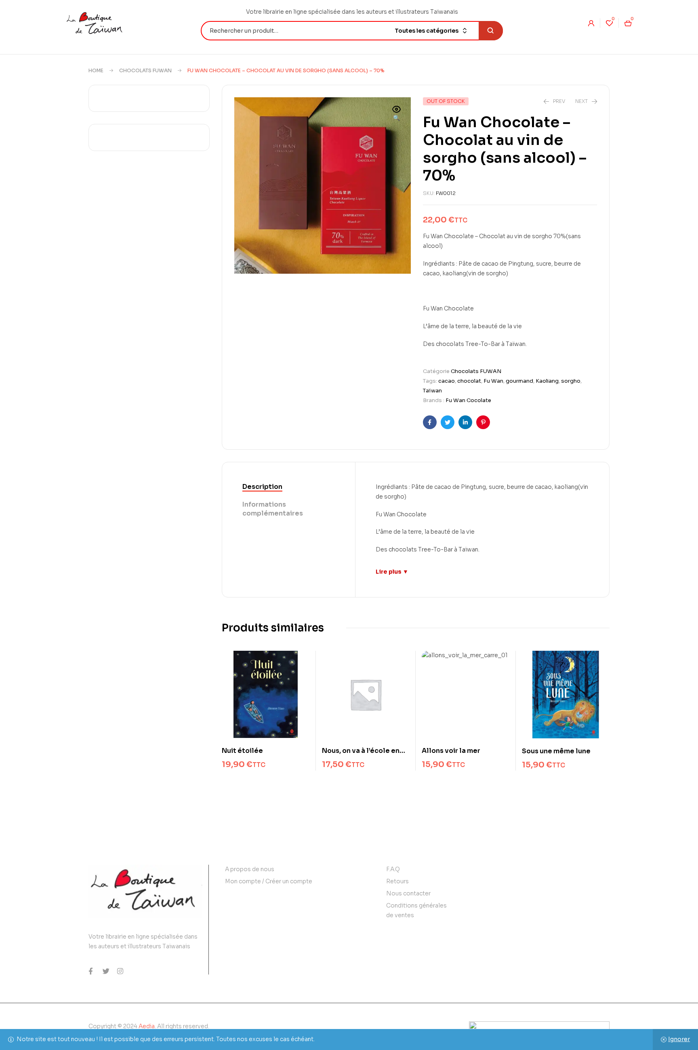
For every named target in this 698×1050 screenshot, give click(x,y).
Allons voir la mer (451, 750)
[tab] (288, 487)
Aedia (147, 1026)
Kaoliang (547, 380)
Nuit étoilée (242, 750)
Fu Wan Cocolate (468, 400)
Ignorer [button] (679, 1039)
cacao (446, 380)
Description (262, 486)
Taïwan (432, 390)
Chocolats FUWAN (145, 70)
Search (491, 30)
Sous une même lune (556, 751)
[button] (397, 114)
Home (95, 70)
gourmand (519, 380)
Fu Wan (493, 380)
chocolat (469, 380)
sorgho (570, 380)
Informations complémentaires (272, 509)
